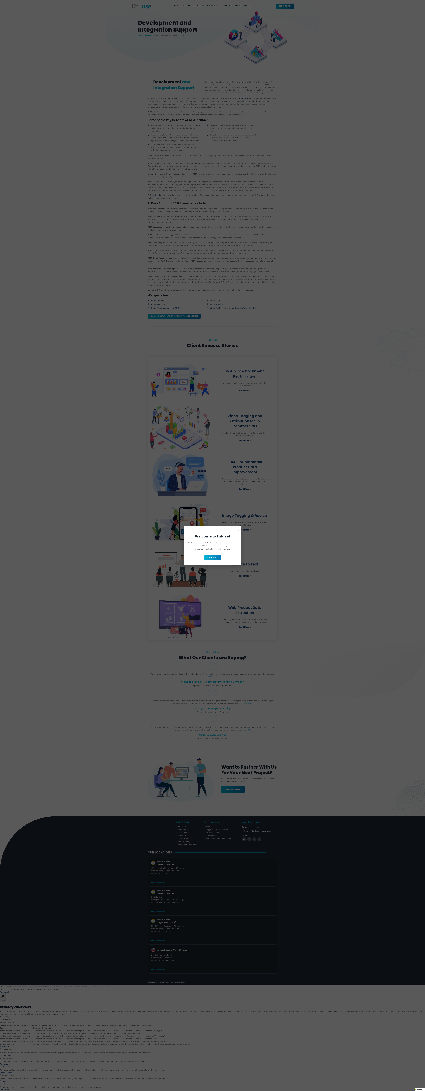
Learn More (212, 558)
